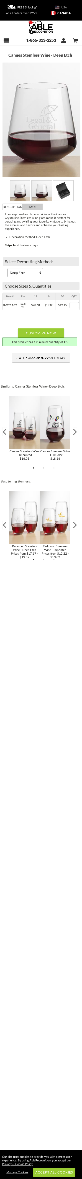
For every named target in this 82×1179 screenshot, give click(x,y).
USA (64, 7)
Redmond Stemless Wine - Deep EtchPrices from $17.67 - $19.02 (24, 551)
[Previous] (4, 432)
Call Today (41, 358)
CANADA (64, 13)
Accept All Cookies (54, 1172)
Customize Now (41, 333)
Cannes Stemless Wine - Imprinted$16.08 (24, 454)
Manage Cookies (17, 1172)
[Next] (75, 432)
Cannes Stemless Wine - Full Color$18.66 (55, 454)
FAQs (32, 207)
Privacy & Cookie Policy (17, 1164)
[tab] (13, 207)
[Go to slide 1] (33, 468)
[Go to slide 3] (54, 468)
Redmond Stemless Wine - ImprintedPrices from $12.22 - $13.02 (55, 551)
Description (12, 207)
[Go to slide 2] (43, 468)
